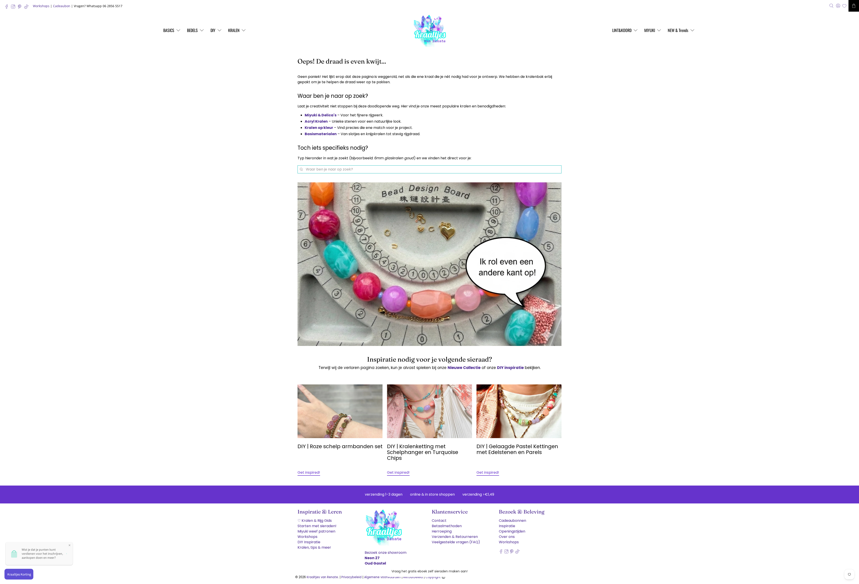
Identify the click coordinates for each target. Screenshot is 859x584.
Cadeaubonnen (512, 520)
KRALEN (234, 30)
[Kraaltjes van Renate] (429, 30)
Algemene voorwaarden (382, 577)
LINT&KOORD (621, 30)
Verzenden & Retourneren (455, 536)
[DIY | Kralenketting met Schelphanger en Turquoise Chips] (429, 411)
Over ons (507, 536)
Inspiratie (507, 526)
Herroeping (442, 531)
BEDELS (192, 30)
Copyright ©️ (435, 577)
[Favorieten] (844, 5)
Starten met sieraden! (317, 526)
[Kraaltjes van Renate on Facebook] (7, 8)
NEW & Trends (678, 30)
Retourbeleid (413, 577)
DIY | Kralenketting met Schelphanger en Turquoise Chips (422, 452)
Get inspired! (309, 472)
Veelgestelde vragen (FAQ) (456, 542)
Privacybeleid (351, 577)
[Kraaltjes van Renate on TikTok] (27, 8)
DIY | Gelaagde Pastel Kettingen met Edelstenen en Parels (517, 449)
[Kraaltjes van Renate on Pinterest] (20, 8)
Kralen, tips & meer (314, 547)
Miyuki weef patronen (316, 531)
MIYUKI (649, 30)
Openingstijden (512, 531)
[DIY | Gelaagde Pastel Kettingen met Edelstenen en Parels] (518, 411)
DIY (212, 30)
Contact (439, 520)
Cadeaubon (61, 6)
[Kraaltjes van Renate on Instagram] (14, 8)
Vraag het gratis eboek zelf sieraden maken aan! (429, 571)
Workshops (41, 6)
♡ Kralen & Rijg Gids (315, 520)
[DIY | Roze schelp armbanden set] (340, 411)
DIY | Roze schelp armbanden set (340, 446)
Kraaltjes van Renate (322, 577)
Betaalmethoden (447, 526)
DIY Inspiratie (309, 542)
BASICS (168, 30)
